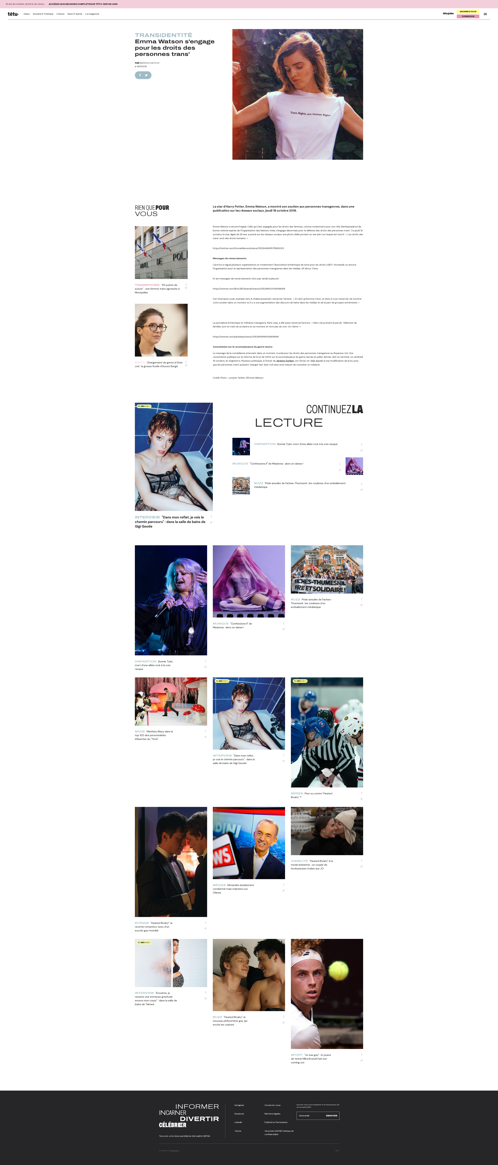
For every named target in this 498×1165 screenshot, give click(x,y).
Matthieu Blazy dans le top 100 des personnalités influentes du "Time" (154, 735)
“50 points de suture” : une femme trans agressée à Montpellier (157, 288)
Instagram (239, 1105)
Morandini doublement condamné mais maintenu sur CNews (233, 888)
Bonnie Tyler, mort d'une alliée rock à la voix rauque (307, 444)
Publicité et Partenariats (276, 1122)
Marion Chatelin (149, 63)
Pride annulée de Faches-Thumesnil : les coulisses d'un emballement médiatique (311, 603)
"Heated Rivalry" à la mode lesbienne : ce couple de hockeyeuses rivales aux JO (312, 864)
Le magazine (92, 14)
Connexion (468, 16)
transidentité (163, 35)
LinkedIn (238, 1122)
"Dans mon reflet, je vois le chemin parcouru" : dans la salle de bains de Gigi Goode (170, 522)
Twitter (238, 1131)
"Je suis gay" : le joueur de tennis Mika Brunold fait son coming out (311, 1058)
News (27, 14)
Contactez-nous (273, 1105)
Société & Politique (43, 14)
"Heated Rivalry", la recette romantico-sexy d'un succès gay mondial (153, 926)
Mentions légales (272, 1113)
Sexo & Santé (74, 14)
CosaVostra (174, 1151)
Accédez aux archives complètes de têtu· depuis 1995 (83, 4)
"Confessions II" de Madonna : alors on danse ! (276, 463)
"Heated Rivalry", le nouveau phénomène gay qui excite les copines (230, 1020)
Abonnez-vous (468, 12)
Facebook (239, 1113)
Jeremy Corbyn (285, 360)
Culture (60, 14)
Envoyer (331, 1116)
